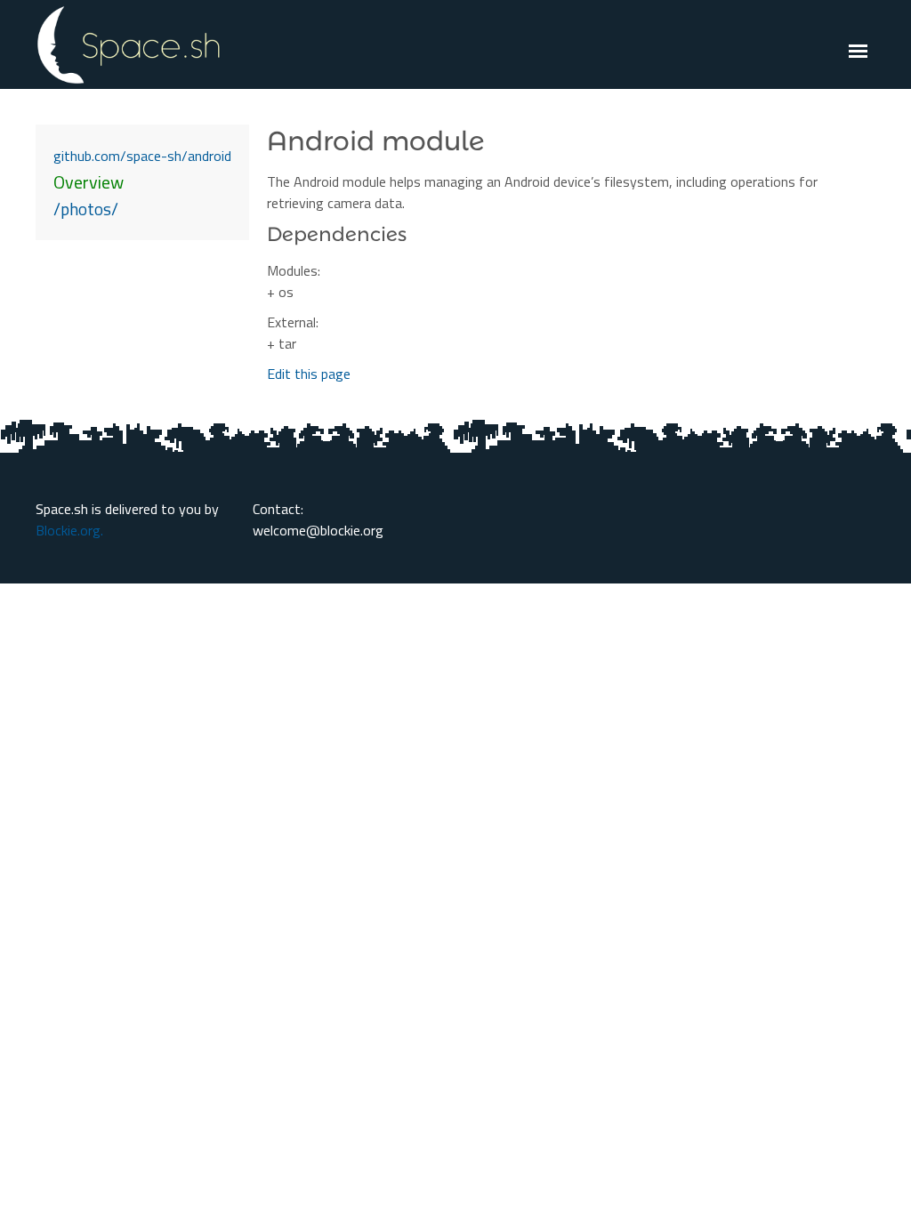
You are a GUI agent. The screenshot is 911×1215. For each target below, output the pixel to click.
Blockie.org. (69, 530)
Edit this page (309, 373)
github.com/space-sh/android (142, 155)
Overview (88, 182)
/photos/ (85, 208)
